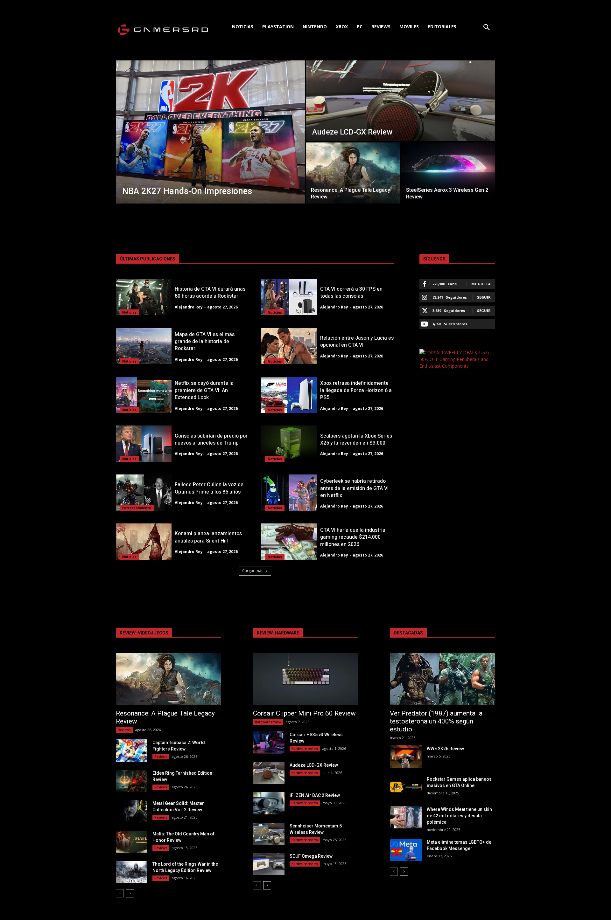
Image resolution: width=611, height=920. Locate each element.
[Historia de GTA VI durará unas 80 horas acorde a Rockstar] (144, 297)
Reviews (124, 730)
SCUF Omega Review (311, 856)
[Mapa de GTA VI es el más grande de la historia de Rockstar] (144, 346)
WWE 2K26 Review (445, 748)
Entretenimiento (136, 508)
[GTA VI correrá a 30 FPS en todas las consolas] (289, 297)
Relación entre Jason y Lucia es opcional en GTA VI (357, 341)
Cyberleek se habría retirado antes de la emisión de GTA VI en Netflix (354, 488)
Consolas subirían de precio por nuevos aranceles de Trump (211, 439)
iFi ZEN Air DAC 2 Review (315, 795)
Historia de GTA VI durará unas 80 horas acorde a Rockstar (210, 292)
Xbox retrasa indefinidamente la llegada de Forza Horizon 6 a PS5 (356, 390)
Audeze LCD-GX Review (314, 765)
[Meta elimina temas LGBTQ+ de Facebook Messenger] (405, 850)
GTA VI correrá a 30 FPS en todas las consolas (351, 292)
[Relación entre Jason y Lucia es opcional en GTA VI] (289, 346)
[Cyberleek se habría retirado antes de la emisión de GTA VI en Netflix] (289, 492)
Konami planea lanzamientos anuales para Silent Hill (208, 537)
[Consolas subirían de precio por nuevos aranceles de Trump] (144, 443)
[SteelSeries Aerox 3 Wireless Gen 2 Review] (448, 173)
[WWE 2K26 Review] (405, 756)
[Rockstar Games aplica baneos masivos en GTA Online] (405, 787)
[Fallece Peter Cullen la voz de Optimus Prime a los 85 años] (144, 492)
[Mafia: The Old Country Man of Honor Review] (131, 842)
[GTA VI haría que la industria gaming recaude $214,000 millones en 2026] (289, 541)
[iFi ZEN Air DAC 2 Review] (268, 803)
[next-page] (130, 893)
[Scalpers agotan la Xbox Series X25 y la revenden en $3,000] (289, 443)
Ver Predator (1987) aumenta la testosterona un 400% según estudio (436, 721)
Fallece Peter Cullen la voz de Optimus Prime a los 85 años (209, 488)
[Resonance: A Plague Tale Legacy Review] (353, 173)
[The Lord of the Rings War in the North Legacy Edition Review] (131, 872)
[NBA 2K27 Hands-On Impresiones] (210, 132)
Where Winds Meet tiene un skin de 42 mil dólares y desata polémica (459, 816)
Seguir (484, 297)
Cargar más (252, 570)
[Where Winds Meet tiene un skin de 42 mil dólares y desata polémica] (405, 817)
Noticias (129, 312)
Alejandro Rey (189, 307)
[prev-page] (120, 893)
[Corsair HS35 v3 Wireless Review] (268, 742)
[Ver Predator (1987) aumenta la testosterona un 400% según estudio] (442, 679)
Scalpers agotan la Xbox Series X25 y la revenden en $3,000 (356, 439)
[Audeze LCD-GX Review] (400, 100)
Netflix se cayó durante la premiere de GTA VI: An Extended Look (204, 390)
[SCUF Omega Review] (268, 864)
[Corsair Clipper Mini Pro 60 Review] (305, 679)
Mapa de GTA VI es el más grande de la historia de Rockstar (205, 342)
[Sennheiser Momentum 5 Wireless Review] (268, 834)
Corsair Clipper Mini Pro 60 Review (304, 713)
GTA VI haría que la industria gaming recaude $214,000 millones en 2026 (352, 537)
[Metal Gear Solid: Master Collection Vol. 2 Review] (131, 811)
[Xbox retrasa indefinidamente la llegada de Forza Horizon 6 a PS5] (289, 395)
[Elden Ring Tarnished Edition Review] (131, 781)
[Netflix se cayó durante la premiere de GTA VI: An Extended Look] (144, 395)
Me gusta (481, 283)
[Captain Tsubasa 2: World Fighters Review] (131, 750)
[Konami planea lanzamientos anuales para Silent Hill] (144, 541)
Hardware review (268, 722)
